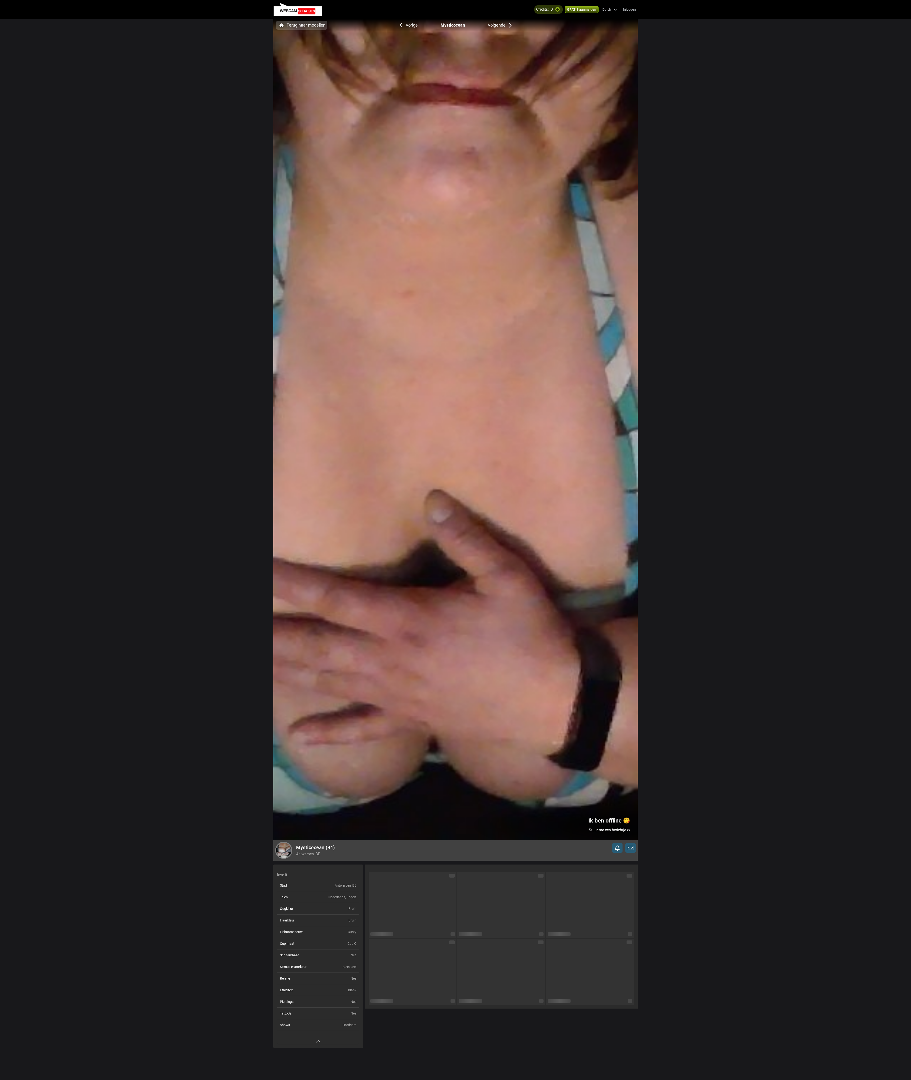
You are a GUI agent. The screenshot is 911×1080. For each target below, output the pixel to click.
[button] (609, 9)
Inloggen (629, 9)
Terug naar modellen (306, 25)
